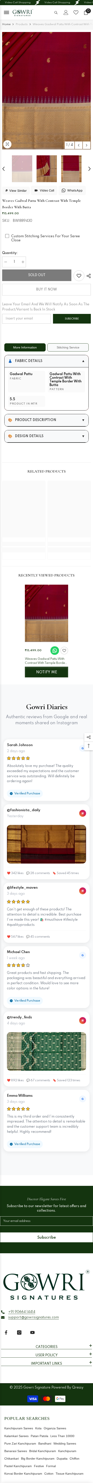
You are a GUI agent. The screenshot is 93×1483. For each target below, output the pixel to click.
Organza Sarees (55, 1428)
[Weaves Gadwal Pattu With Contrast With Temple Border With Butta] (46, 613)
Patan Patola (39, 1436)
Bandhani (44, 1443)
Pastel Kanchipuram (18, 1466)
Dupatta (62, 1458)
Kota (38, 1428)
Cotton (48, 1473)
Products (22, 24)
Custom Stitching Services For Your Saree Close (45, 238)
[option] (46, 90)
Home (6, 24)
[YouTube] (32, 1332)
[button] (78, 145)
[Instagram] (19, 1332)
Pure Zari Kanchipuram (20, 1443)
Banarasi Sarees (15, 1451)
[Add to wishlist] (64, 650)
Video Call (47, 190)
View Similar (18, 190)
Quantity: (10, 253)
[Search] (56, 13)
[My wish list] (76, 12)
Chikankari (11, 1458)
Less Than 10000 (62, 1436)
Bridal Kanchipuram (42, 1451)
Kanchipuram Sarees (18, 1428)
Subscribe (72, 318)
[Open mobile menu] (6, 12)
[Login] (66, 12)
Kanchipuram (67, 1451)
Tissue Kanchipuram (69, 1473)
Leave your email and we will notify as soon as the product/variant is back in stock (45, 307)
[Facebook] (6, 1332)
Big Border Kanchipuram (38, 1458)
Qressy (77, 1387)
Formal (51, 1466)
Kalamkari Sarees (16, 1436)
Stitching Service (68, 347)
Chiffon (74, 1458)
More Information (25, 347)
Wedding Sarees (64, 1443)
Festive (39, 1466)
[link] (79, 275)
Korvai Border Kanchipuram (23, 1473)
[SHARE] (87, 276)
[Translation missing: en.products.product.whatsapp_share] (54, 650)
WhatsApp (75, 190)
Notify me (46, 672)
